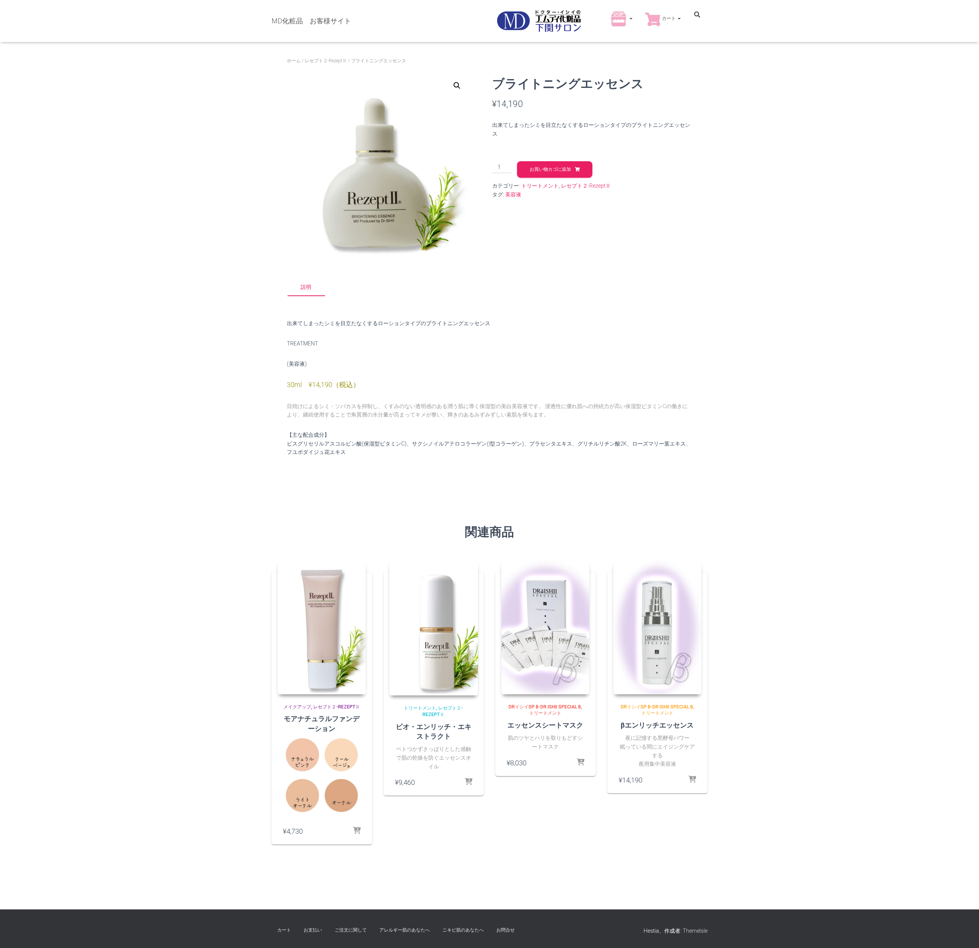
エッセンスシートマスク (545, 724)
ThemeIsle (695, 931)
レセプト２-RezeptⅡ (326, 60)
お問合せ (505, 930)
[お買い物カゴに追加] (468, 782)
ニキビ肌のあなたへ (463, 930)
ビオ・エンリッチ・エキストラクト (434, 731)
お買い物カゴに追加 (550, 169)
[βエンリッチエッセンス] (657, 627)
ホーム (294, 60)
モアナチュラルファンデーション (321, 723)
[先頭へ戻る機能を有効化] (964, 932)
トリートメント (540, 186)
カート (669, 18)
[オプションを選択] (357, 831)
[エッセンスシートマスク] (545, 627)
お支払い (313, 930)
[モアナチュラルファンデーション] (322, 627)
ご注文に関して (351, 930)
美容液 (513, 194)
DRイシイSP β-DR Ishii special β (545, 707)
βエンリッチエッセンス (657, 724)
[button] (631, 18)
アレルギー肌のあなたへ (404, 930)
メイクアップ (297, 707)
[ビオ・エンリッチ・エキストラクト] (433, 628)
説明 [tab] (306, 287)
